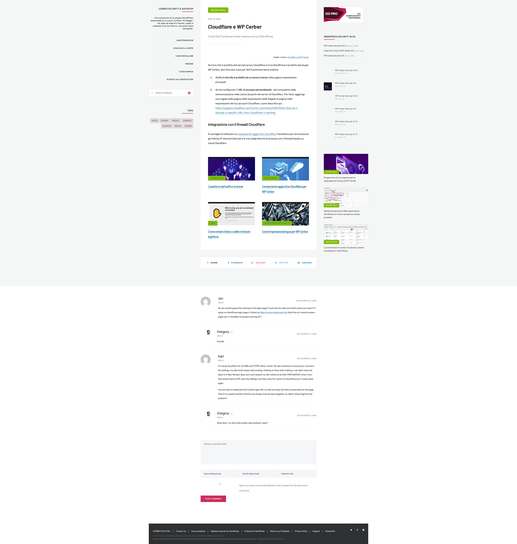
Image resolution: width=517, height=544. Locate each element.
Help (213, 223)
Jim (220, 299)
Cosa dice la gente (183, 48)
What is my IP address (279, 531)
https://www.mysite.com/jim (273, 312)
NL (274, 539)
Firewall (175, 121)
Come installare (184, 56)
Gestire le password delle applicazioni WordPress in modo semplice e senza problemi (342, 214)
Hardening (187, 121)
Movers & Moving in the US (179, 536)
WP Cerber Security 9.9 (334, 56)
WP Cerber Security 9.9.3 (335, 46)
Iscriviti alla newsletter (180, 79)
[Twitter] (351, 530)
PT (280, 539)
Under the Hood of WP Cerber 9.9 (339, 51)
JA (283, 539)
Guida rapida (186, 71)
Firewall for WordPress (254, 531)
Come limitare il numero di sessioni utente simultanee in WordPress (344, 249)
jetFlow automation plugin (246, 539)
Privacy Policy (301, 531)
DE (262, 539)
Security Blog (218, 10)
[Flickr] (362, 530)
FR (268, 539)
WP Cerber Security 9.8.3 (346, 96)
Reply (221, 302)
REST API (178, 126)
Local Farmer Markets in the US (209, 536)
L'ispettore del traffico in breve (225, 186)
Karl (221, 356)
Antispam (164, 121)
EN (258, 539)
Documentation (198, 531)
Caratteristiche (184, 40)
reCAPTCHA (167, 126)
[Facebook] (357, 530)
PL (277, 539)
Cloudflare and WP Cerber (298, 57)
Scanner (188, 126)
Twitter (283, 262)
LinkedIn (307, 262)
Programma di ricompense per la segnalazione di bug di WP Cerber (340, 179)
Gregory (225, 332)
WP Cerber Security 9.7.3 (346, 134)
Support (316, 531)
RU (271, 539)
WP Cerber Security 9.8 (345, 109)
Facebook (237, 262)
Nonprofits (330, 531)
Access (154, 121)
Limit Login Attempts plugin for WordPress (203, 539)
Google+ (261, 262)
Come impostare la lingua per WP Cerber (285, 231)
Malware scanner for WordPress (225, 531)
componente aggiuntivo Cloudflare (257, 134)
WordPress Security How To (277, 223)
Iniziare (189, 64)
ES (265, 539)
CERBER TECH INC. (162, 531)
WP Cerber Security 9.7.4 (346, 121)
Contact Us (181, 531)
